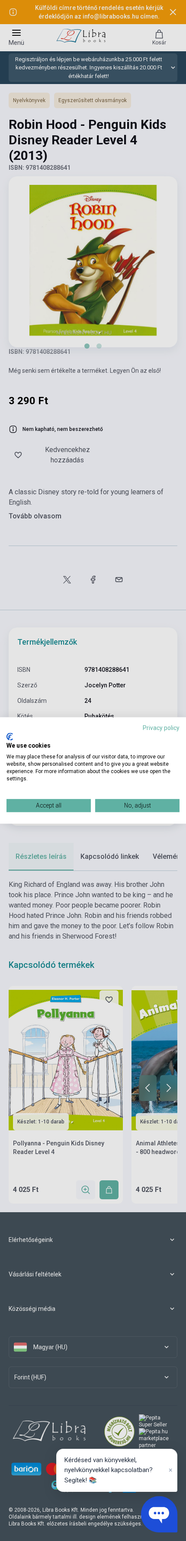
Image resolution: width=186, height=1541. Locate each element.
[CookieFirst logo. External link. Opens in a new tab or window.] (9, 736)
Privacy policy (161, 727)
